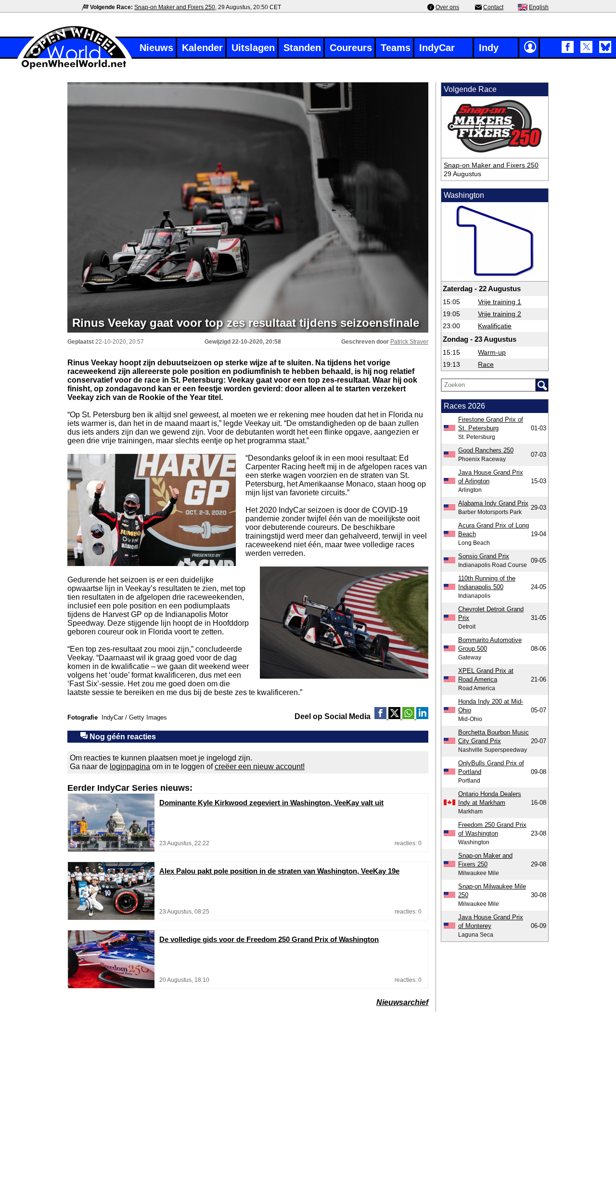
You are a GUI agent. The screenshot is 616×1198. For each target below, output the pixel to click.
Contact (493, 7)
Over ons (447, 7)
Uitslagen (253, 47)
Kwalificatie (495, 326)
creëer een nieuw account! (260, 766)
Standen (302, 47)
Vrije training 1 (499, 302)
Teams (396, 47)
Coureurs (351, 47)
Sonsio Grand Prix (483, 556)
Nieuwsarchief (402, 1002)
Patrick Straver (409, 341)
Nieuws (156, 47)
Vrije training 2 (499, 314)
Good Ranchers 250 (485, 450)
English (539, 7)
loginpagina (130, 766)
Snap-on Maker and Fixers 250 (174, 7)
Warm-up (492, 352)
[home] (74, 68)
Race (486, 364)
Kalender (202, 47)
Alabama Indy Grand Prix (493, 503)
